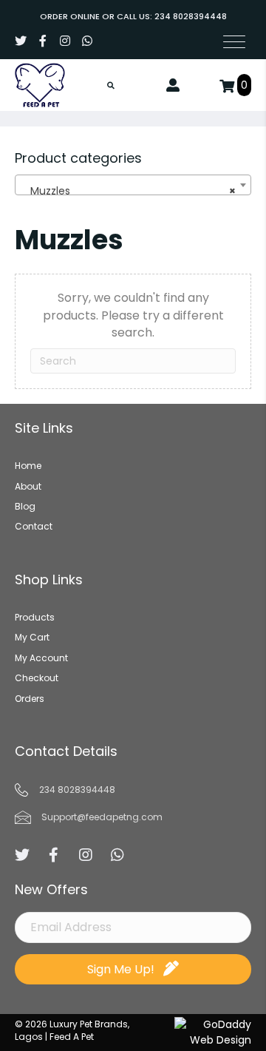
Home (28, 465)
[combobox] (133, 185)
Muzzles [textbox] (128, 190)
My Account (41, 658)
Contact (33, 526)
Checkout (36, 678)
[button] (21, 41)
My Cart (32, 637)
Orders (29, 698)
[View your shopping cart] (228, 85)
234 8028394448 (190, 16)
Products (35, 617)
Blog (25, 506)
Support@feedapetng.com (102, 817)
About (28, 486)
